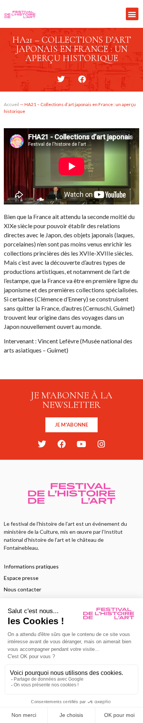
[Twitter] (42, 444)
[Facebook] (62, 444)
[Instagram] (101, 444)
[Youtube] (81, 444)
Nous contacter (22, 589)
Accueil (11, 104)
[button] (132, 14)
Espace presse (21, 578)
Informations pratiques (31, 566)
